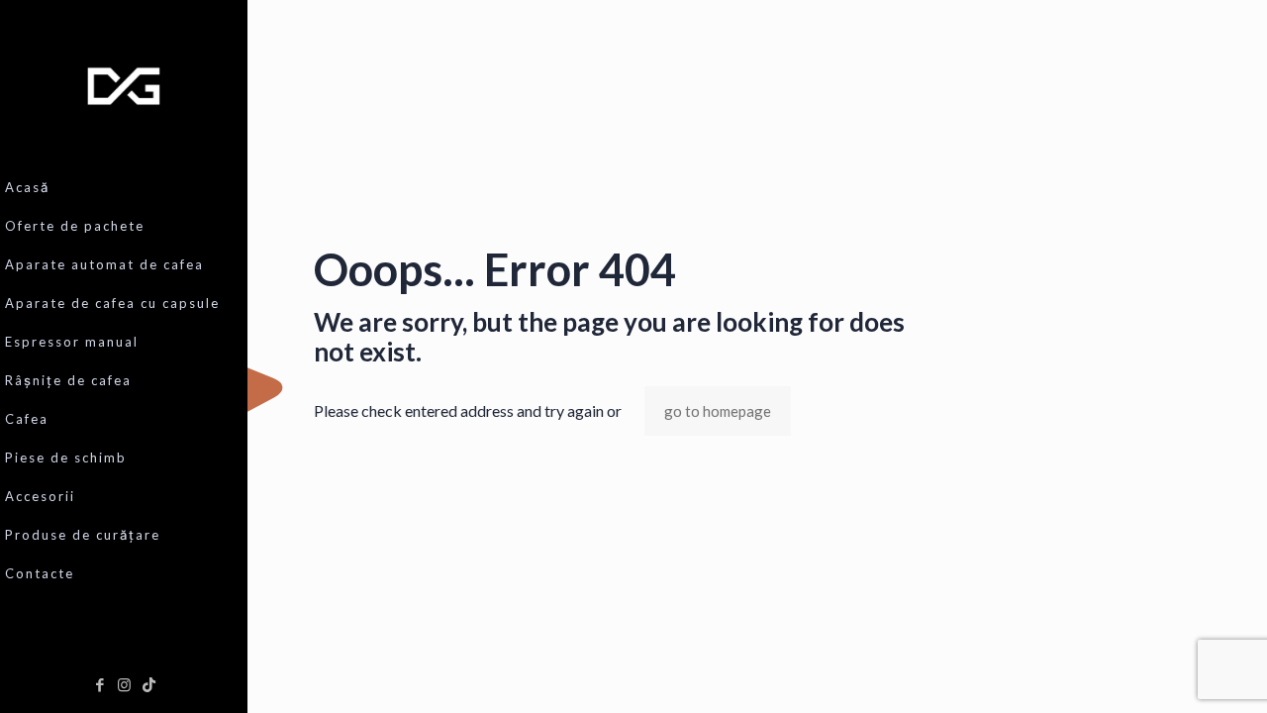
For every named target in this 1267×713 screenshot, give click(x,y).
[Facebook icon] (99, 684)
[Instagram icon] (124, 684)
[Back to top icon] (1172, 672)
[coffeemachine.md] (123, 84)
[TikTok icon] (149, 684)
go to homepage (717, 411)
